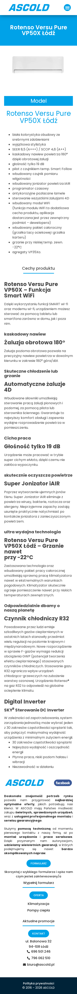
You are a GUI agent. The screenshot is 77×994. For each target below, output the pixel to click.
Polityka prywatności (38, 983)
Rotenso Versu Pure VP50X (31, 287)
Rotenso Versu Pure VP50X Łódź (31, 543)
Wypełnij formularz (38, 882)
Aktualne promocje (38, 921)
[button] (67, 7)
